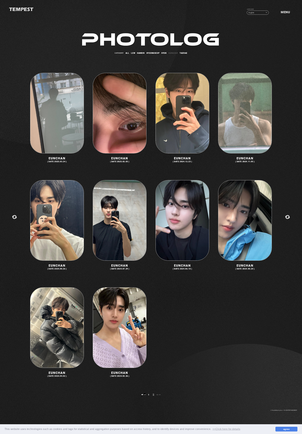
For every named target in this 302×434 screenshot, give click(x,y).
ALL (127, 53)
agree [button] (286, 429)
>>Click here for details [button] (226, 429)
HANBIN (140, 53)
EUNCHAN (173, 53)
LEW (133, 53)
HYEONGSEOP (153, 53)
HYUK (164, 53)
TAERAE (183, 53)
